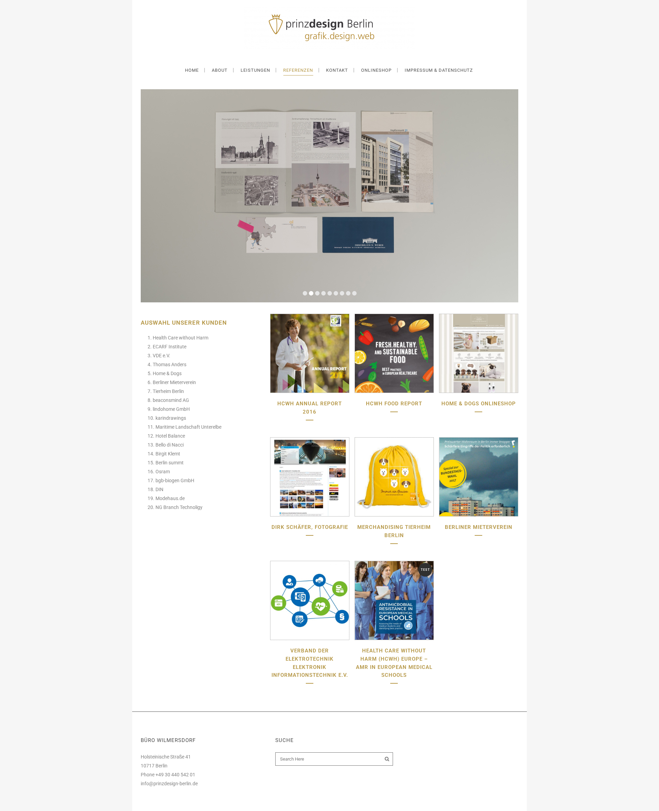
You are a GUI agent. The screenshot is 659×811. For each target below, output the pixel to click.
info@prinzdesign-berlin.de (169, 783)
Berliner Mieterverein (478, 527)
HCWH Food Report (394, 404)
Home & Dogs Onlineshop (478, 404)
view (309, 352)
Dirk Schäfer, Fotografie (309, 527)
